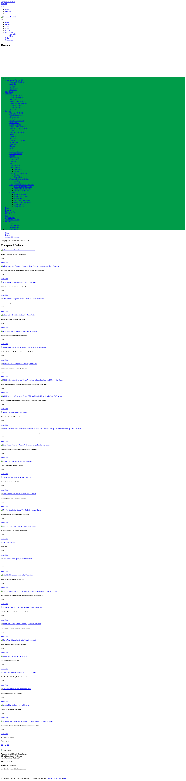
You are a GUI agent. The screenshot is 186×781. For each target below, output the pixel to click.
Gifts (7, 28)
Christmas (12, 109)
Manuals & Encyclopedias (18, 128)
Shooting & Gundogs (16, 82)
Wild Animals (14, 227)
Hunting (12, 156)
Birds (11, 223)
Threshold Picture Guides (22, 189)
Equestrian (8, 111)
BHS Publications (15, 154)
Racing (11, 148)
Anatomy (12, 136)
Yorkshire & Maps (11, 229)
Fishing (12, 86)
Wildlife (8, 222)
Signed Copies (10, 218)
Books (7, 24)
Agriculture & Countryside (14, 80)
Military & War (14, 165)
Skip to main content (8, 2)
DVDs (7, 30)
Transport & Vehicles (12, 220)
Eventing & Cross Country (18, 173)
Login (7, 9)
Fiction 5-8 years (15, 105)
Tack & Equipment (15, 115)
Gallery (7, 38)
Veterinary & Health (16, 113)
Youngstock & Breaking (17, 140)
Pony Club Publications (17, 101)
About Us (12, 34)
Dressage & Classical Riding (19, 179)
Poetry (11, 163)
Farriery (12, 119)
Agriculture (13, 84)
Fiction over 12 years (16, 97)
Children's (8, 94)
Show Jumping (14, 167)
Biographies (9, 92)
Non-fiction (13, 99)
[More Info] (18, 250)
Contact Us (9, 40)
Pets (6, 216)
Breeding (12, 138)
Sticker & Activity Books (18, 103)
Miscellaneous (14, 123)
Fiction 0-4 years (15, 107)
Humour (12, 146)
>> (8, 745)
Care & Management (16, 121)
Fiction (11, 150)
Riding (11, 130)
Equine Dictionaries (16, 152)
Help (11, 36)
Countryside (13, 88)
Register (8, 11)
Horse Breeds (14, 117)
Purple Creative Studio (54, 778)
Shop (7, 233)
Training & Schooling (16, 132)
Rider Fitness (13, 159)
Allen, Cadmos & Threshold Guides (21, 185)
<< (2, 745)
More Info (4, 262)
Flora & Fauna (14, 225)
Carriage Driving (15, 125)
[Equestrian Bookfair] (8, 17)
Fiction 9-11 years (15, 96)
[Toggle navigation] (2, 19)
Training (16, 171)
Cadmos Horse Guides (21, 191)
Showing (12, 144)
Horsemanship (14, 158)
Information (9, 32)
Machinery (13, 90)
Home (7, 22)
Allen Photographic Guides (23, 187)
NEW (7, 78)
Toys (7, 26)
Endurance (13, 161)
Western (12, 134)
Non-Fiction (18, 198)
